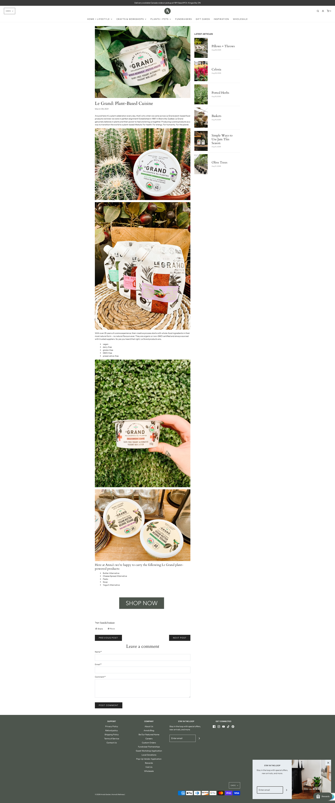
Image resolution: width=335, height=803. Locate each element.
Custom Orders (149, 742)
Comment (100, 677)
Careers (148, 738)
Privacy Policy (111, 726)
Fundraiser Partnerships (149, 746)
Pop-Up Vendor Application (148, 759)
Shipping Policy (112, 734)
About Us (149, 726)
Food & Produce (107, 622)
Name (98, 652)
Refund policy (111, 730)
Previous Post (108, 638)
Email (98, 664)
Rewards (149, 763)
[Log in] (323, 11)
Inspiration (221, 19)
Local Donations (149, 755)
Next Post (179, 638)
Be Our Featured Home (149, 734)
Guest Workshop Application (149, 751)
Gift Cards (203, 19)
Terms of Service (111, 738)
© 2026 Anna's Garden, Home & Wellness (109, 794)
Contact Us (112, 742)
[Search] (317, 11)
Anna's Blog (149, 730)
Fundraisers (183, 19)
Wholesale (240, 19)
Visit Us (148, 767)
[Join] (199, 738)
